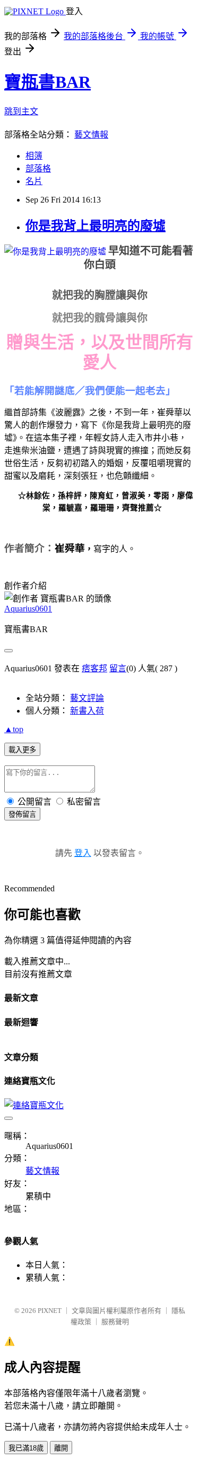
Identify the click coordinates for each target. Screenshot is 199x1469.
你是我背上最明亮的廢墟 (95, 226)
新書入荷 (87, 710)
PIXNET (50, 1311)
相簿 (33, 155)
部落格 (38, 168)
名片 (33, 181)
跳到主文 (21, 111)
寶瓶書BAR (47, 82)
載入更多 (22, 750)
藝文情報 (91, 134)
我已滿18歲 (26, 1448)
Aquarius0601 (28, 608)
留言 (117, 668)
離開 (61, 1448)
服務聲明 (115, 1322)
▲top (13, 729)
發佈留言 (22, 814)
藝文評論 (87, 698)
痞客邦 (94, 668)
